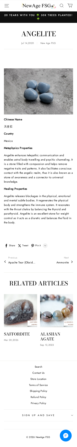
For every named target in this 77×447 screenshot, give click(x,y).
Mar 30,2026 (11, 340)
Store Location (38, 379)
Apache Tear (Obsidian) (22, 262)
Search (38, 367)
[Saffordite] (20, 310)
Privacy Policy (38, 403)
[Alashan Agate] (56, 310)
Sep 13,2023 (47, 345)
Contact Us (38, 373)
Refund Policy (38, 397)
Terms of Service (38, 385)
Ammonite (62, 262)
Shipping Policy (38, 391)
